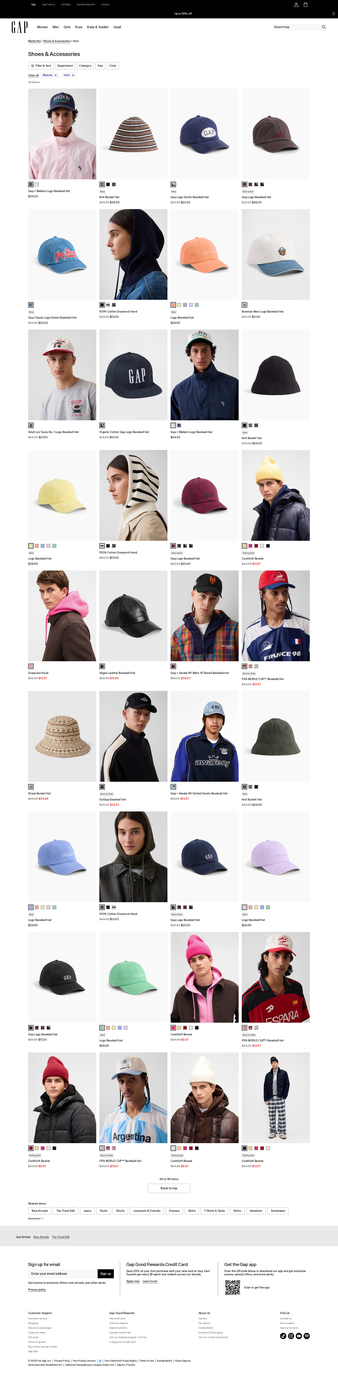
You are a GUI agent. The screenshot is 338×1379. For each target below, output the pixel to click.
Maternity (34, 41)
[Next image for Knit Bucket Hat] (163, 134)
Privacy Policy (62, 1360)
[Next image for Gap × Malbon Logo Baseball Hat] (91, 134)
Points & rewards (118, 1323)
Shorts (120, 1210)
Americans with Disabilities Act (45, 1365)
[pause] (333, 13)
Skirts (192, 1210)
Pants (104, 1210)
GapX (117, 27)
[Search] (324, 27)
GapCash (33, 1351)
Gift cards (33, 1337)
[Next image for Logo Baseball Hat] (234, 254)
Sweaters (256, 1210)
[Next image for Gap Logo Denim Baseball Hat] (234, 134)
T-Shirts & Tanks (214, 1210)
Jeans (87, 1210)
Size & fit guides (37, 1342)
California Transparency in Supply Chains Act (89, 1365)
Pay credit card (117, 1318)
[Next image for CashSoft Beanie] (305, 495)
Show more (34, 1218)
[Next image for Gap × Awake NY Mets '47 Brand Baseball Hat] (234, 616)
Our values (204, 1323)
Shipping (33, 1323)
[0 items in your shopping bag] (305, 4)
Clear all (33, 75)
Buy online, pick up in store (42, 1346)
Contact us (286, 1318)
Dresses (174, 1210)
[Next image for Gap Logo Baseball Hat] (305, 134)
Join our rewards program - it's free (128, 1337)
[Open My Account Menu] (296, 4)
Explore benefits (118, 1328)
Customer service (37, 1318)
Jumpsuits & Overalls (146, 1210)
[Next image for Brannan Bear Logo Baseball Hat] (305, 254)
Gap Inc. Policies (126, 1365)
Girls (67, 27)
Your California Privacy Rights (120, 1360)
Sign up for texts (289, 1328)
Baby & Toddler (98, 27)
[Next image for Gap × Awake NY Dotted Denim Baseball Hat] (234, 736)
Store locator (287, 1323)
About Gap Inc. (183, 1360)
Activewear (278, 1210)
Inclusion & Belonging (211, 1332)
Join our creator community (213, 1337)
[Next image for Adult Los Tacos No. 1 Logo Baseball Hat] (91, 375)
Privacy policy (37, 1289)
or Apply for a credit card (122, 1342)
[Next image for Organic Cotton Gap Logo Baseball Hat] (163, 375)
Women (42, 27)
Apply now (133, 1281)
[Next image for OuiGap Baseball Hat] (163, 736)
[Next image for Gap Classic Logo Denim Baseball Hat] (91, 254)
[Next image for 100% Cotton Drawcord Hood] (163, 254)
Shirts (237, 1210)
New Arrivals (40, 1210)
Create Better (206, 1328)
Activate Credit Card (120, 1332)
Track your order (37, 1332)
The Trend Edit (66, 1210)
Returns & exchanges (40, 1328)
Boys (78, 27)
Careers (203, 1318)
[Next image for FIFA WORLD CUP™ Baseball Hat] (305, 616)
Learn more (150, 1281)
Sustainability (164, 1360)
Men (56, 27)
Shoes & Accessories (56, 41)
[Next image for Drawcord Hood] (91, 616)
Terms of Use (147, 1360)
